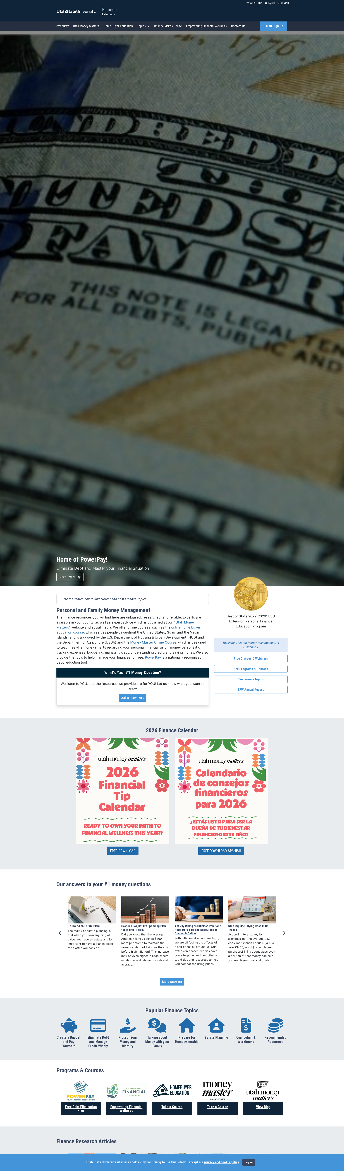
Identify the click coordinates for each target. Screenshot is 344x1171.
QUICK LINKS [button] (256, 3)
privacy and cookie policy (221, 1162)
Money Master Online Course (153, 642)
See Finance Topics (251, 679)
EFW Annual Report (251, 690)
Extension (108, 14)
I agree (249, 1162)
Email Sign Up (273, 26)
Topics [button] (141, 26)
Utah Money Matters (86, 26)
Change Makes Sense (168, 26)
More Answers (172, 982)
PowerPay (62, 26)
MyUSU (271, 3)
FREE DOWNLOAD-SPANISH (221, 851)
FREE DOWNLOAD (122, 851)
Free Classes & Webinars (251, 659)
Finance (109, 9)
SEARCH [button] (285, 3)
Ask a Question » (132, 698)
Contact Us (238, 26)
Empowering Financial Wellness (206, 26)
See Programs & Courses (251, 669)
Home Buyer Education (118, 26)
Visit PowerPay (69, 577)
